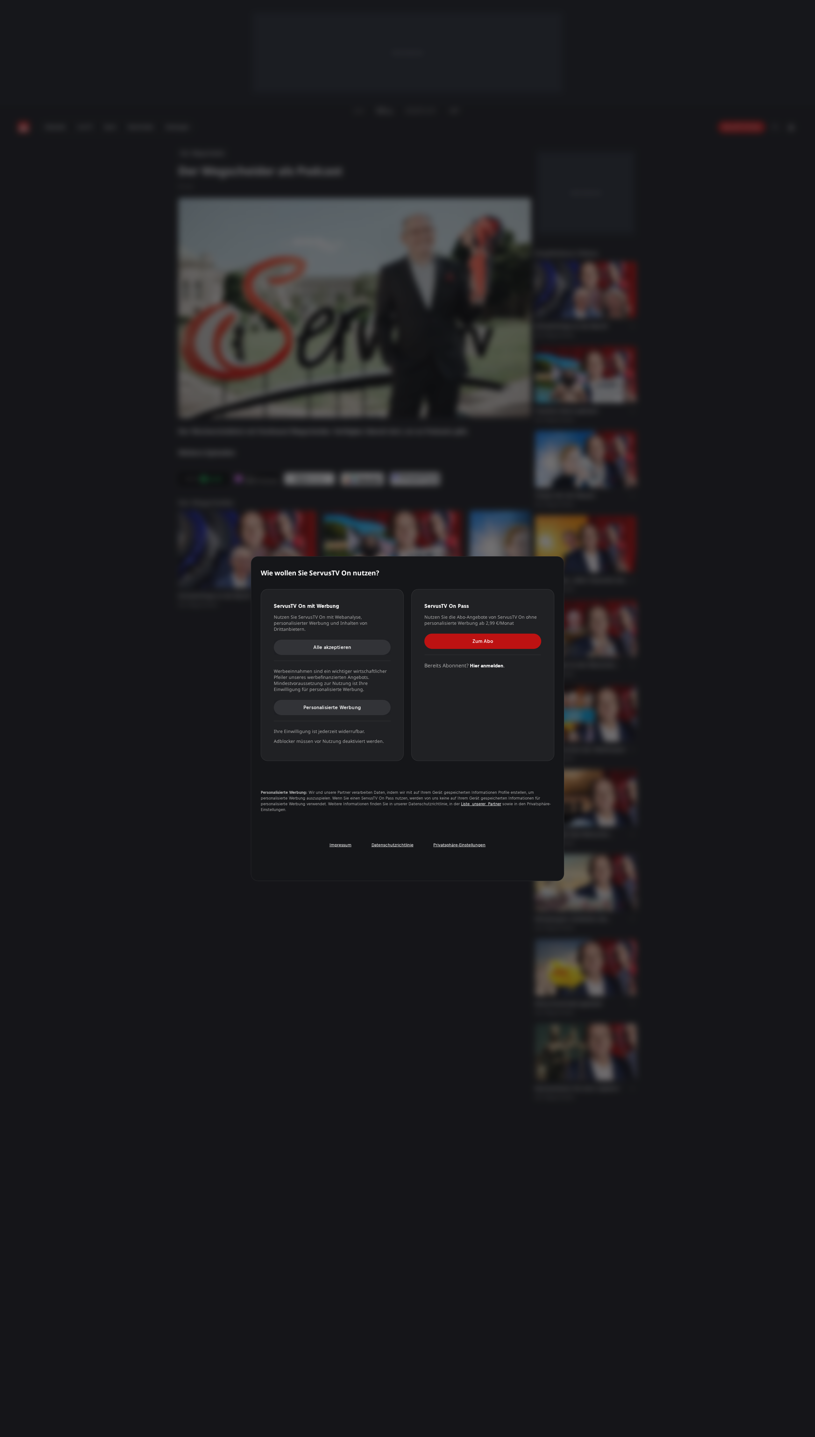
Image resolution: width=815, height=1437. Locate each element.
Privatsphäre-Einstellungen (459, 844)
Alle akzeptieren (332, 647)
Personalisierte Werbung (332, 707)
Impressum (340, 844)
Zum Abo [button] (482, 641)
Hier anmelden (486, 665)
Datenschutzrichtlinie (393, 844)
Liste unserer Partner (481, 804)
